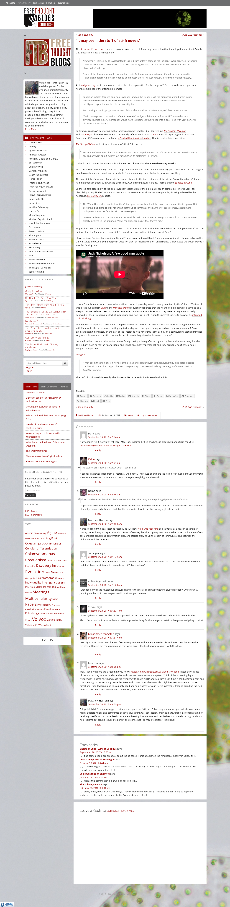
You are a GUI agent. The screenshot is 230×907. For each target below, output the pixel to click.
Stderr (32, 255)
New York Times (121, 307)
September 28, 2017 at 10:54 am (105, 523)
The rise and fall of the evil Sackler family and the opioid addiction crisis (45, 313)
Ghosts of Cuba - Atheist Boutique (98, 748)
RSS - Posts (31, 511)
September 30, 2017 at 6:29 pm (104, 704)
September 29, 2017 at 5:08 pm (104, 666)
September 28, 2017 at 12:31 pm (105, 610)
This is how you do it (91, 784)
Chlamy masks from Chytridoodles (44, 456)
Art (34, 538)
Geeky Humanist (37, 190)
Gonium (59, 578)
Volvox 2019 (45, 625)
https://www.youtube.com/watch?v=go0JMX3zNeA (106, 445)
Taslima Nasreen (37, 259)
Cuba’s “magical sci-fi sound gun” (97, 759)
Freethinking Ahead (39, 182)
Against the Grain (38, 150)
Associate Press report (92, 49)
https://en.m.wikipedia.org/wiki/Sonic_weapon (155, 671)
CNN (155, 134)
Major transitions (46, 587)
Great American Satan (101, 634)
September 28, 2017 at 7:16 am (104, 437)
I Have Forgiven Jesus (40, 194)
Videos (28, 620)
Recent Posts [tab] (31, 386)
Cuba (49, 560)
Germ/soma (46, 578)
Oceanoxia (34, 227)
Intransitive (35, 203)
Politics (40, 609)
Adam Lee (51, 350)
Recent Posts (63, 2)
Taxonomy (59, 613)
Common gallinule (35, 392)
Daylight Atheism (38, 170)
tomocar (113, 810)
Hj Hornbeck (57, 324)
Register (30, 367)
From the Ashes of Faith (41, 186)
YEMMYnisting (36, 271)
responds (192, 34)
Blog (48, 538)
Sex (51, 613)
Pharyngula (35, 235)
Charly (43, 307)
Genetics (57, 572)
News (55, 598)
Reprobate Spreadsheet (41, 251)
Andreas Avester (37, 154)
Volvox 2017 (32, 624)
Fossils (47, 573)
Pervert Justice (36, 231)
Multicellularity (38, 598)
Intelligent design (53, 582)
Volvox (39, 619)
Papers (31, 604)
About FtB (10, 2)
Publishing (31, 613)
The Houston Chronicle (175, 130)
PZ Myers (48, 294)
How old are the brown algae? (41, 461)
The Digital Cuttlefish (40, 267)
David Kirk (57, 560)
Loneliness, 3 (31, 321)
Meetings (41, 591)
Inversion (30, 586)
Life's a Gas (35, 211)
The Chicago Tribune (86, 144)
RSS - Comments (33, 514)
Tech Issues (38, 2)
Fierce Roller (35, 178)
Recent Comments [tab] (48, 386)
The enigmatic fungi (36, 450)
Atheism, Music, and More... (43, 158)
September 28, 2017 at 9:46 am (104, 494)
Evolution (34, 572)
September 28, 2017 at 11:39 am (105, 556)
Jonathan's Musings (39, 207)
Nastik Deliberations (39, 223)
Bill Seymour (35, 162)
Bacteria (40, 538)
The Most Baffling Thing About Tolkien (44, 304)
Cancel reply (127, 810)
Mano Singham (37, 215)
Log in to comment (149, 415)
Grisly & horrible (33, 291)
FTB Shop (50, 2)
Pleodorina (30, 609)
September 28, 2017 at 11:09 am (105, 585)
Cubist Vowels (36, 166)
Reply (98, 450)
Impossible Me (36, 198)
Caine (91, 459)
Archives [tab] (64, 386)
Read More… (31, 129)
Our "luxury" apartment (37, 337)
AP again (80, 354)
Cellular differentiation (41, 548)
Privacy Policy (24, 2)
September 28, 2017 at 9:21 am (104, 462)
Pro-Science (35, 243)
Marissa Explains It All (40, 219)
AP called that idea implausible (134, 138)
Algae (52, 532)
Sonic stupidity (85, 34)
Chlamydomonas (40, 553)
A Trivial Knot (36, 142)
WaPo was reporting (148, 528)
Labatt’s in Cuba (183, 182)
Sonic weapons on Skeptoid (95, 773)
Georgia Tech (31, 578)
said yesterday (87, 85)
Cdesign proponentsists (43, 543)
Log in (29, 370)
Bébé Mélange (49, 301)
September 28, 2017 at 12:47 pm (105, 637)
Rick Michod (43, 613)
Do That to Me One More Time (41, 298)
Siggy (48, 340)
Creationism (35, 559)
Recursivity (34, 247)
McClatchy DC (94, 195)
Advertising (41, 533)
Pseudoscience (52, 609)
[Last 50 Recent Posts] (33, 287)
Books (55, 538)
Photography (44, 604)
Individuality (33, 582)
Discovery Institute (50, 565)
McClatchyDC (87, 134)
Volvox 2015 (54, 620)
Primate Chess (36, 239)
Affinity (32, 146)
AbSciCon (31, 533)
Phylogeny (56, 605)
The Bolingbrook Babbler (42, 263)
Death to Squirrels (38, 174)
